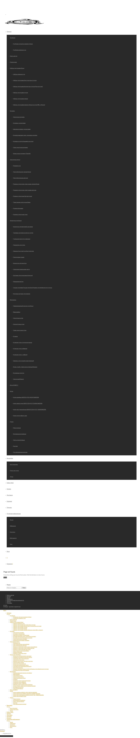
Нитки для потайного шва (20, 415)
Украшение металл (18, 281)
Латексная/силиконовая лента (21, 269)
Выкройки (10, 458)
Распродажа (13, 62)
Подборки (12, 37)
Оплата (9, 489)
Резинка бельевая (18, 208)
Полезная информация (14, 514)
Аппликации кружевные (19, 434)
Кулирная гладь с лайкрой (20, 354)
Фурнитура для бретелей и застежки (23, 226)
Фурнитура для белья (16, 220)
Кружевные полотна (18, 373)
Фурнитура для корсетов (19, 263)
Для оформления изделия (20, 452)
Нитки (11, 391)
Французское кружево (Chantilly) (22, 153)
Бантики (15, 446)
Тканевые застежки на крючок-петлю (23, 232)
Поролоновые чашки (18, 257)
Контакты (12, 532)
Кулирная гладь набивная (20, 348)
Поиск (24, 587)
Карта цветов (13, 56)
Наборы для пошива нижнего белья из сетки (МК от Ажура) (29, 104)
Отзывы (9, 507)
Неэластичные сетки (18, 324)
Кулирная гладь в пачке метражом (22, 342)
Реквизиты (10, 599)
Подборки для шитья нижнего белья (23, 44)
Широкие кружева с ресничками (21, 129)
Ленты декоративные (19, 440)
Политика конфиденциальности (15, 600)
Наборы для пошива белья (17, 68)
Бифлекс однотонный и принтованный (23, 360)
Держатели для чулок (19, 245)
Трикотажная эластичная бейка (21, 202)
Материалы (13, 300)
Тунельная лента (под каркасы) (21, 239)
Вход (8, 551)
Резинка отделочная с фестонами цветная (24, 190)
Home (5, 577)
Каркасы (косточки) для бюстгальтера (23, 251)
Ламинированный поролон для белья (23, 306)
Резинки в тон (17, 165)
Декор (11, 421)
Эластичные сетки (18, 318)
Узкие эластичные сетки (19, 330)
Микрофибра (16, 312)
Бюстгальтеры (14, 464)
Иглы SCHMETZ (14, 385)
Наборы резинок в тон (19, 74)
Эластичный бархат (18, 379)
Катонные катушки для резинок (21, 293)
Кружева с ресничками (19, 123)
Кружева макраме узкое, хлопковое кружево (25, 135)
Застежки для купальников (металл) (23, 275)
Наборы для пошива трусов (20, 92)
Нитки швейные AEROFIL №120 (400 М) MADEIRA (26, 397)
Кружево (12, 111)
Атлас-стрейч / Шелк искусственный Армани (25, 367)
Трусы (11, 476)
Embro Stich (10, 483)
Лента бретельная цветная (20, 178)
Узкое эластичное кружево (20, 147)
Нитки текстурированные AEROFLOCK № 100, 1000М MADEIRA (29, 409)
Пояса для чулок (14, 470)
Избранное (13, 526)
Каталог (9, 31)
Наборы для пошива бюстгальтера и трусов (25, 80)
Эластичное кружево (19, 117)
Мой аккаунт (13, 538)
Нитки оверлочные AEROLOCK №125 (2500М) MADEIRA (27, 403)
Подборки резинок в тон (19, 50)
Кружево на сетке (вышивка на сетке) (23, 141)
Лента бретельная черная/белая (22, 172)
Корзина (9, 501)
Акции (11, 520)
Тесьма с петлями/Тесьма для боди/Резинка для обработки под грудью (32, 287)
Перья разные (17, 428)
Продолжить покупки (6, 736)
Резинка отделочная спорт (20, 214)
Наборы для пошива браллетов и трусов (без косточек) (28, 86)
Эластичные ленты (15, 159)
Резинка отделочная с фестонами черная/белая (26, 184)
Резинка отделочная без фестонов (22, 196)
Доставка (10, 495)
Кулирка (15, 336)
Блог (11, 544)
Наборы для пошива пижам (20, 98)
